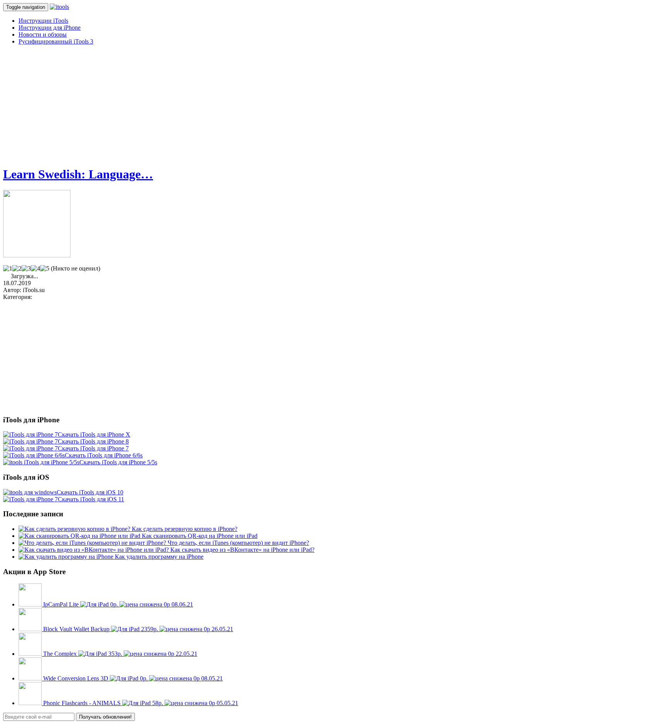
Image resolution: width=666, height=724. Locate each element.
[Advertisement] (234, 105)
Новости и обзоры (42, 34)
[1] (7, 268)
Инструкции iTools (43, 20)
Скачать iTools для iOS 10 (90, 492)
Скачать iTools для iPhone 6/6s (104, 455)
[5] (44, 268)
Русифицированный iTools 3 (55, 41)
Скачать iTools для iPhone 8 (93, 441)
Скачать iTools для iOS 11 (91, 499)
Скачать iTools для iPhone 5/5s (118, 462)
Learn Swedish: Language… (78, 174)
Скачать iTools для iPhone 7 (93, 448)
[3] (26, 268)
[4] (35, 268)
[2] (17, 268)
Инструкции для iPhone (49, 27)
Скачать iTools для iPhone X (94, 434)
